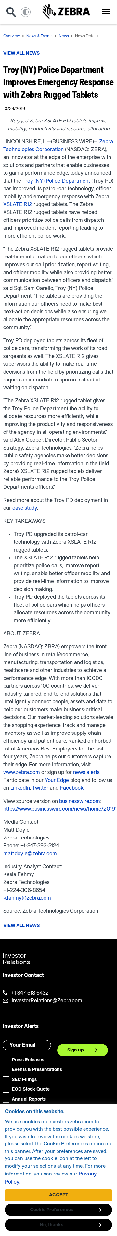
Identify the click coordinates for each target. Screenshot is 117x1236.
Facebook (72, 788)
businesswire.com (79, 801)
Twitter (40, 788)
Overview (11, 36)
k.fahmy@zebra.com (27, 898)
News (64, 36)
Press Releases (28, 1060)
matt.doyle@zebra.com (30, 853)
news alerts (86, 772)
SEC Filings (24, 1079)
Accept (58, 1195)
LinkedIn (20, 788)
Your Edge (57, 780)
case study (24, 508)
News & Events (39, 36)
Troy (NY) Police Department (56, 181)
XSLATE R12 (17, 204)
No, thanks (51, 1225)
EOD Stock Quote (31, 1089)
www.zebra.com (21, 772)
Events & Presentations (37, 1070)
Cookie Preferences (51, 1210)
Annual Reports (29, 1099)
